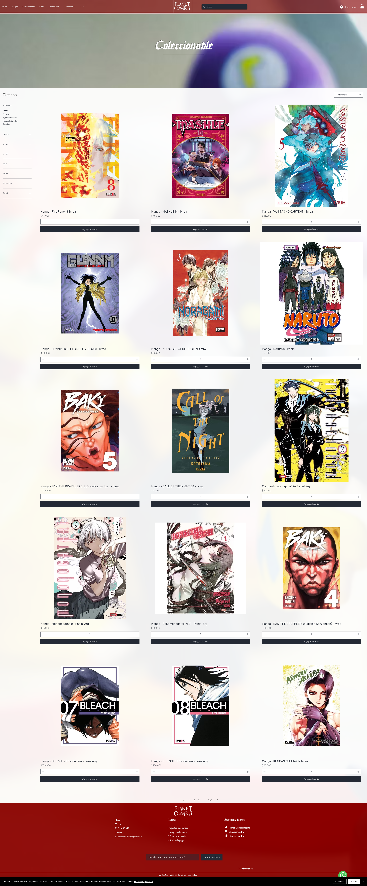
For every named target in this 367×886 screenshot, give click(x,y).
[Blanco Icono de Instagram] (226, 832)
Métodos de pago (175, 840)
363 (210, 800)
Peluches (6, 124)
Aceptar (354, 881)
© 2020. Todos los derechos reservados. (178, 875)
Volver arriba (247, 868)
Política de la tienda (176, 836)
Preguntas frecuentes (177, 827)
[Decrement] (42, 221)
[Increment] (137, 221)
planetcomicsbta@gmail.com (128, 836)
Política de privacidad (143, 881)
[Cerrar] (363, 881)
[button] (362, 6)
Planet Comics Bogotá (239, 827)
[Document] (342, 875)
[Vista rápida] (90, 156)
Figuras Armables (10, 117)
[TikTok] (226, 836)
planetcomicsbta (236, 832)
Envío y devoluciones (177, 832)
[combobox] (348, 95)
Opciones (339, 881)
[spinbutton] (89, 221)
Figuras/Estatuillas (10, 120)
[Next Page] (217, 800)
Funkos (6, 114)
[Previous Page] (184, 800)
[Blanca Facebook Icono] (226, 827)
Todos (5, 110)
